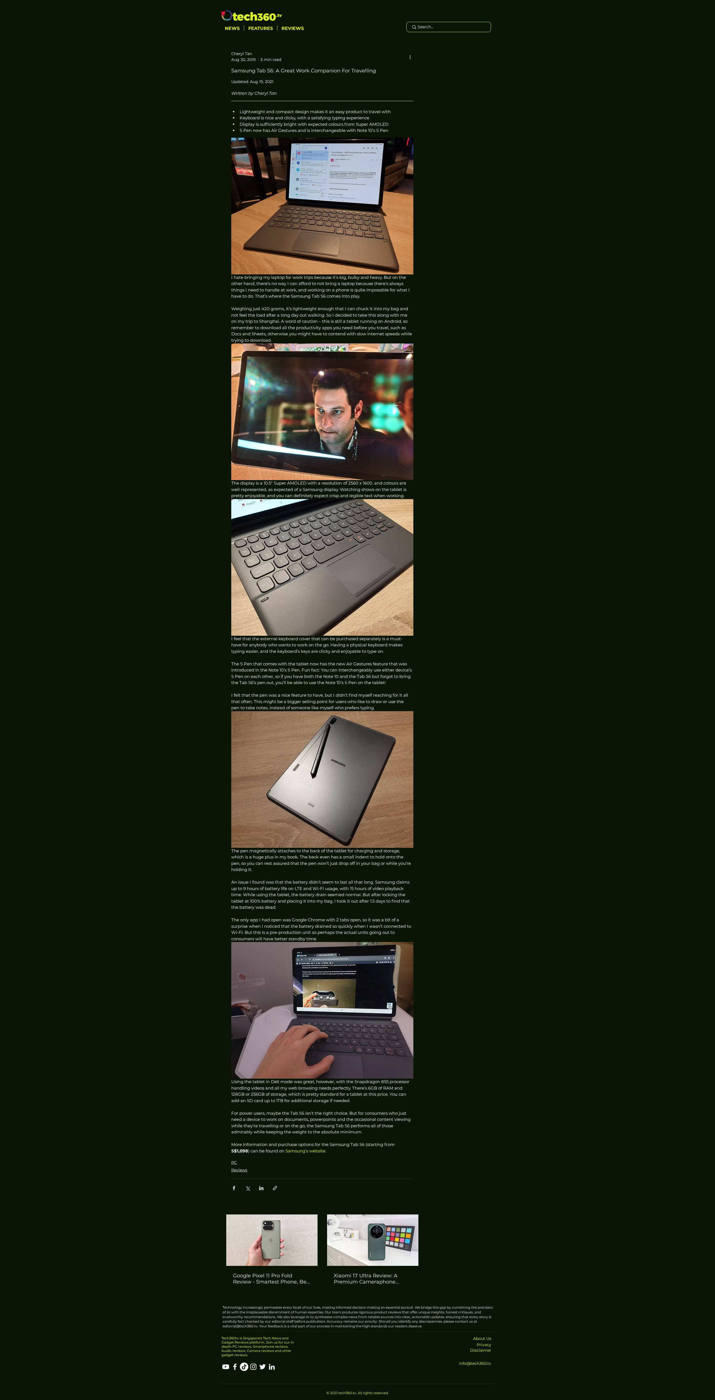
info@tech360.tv (475, 1363)
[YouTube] (225, 1367)
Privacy (484, 1344)
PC (234, 1162)
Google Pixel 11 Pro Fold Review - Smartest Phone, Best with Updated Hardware (272, 1279)
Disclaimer (480, 1350)
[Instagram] (253, 1367)
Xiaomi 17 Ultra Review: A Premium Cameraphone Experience (365, 1279)
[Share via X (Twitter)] (247, 1188)
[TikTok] (244, 1367)
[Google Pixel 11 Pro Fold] (272, 1240)
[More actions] (410, 56)
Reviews (239, 1170)
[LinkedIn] (272, 1367)
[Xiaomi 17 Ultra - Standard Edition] (372, 1240)
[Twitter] (262, 1367)
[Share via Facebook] (234, 1188)
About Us (482, 1338)
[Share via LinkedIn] (261, 1188)
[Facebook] (235, 1367)
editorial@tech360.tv (240, 1326)
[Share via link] (275, 1188)
